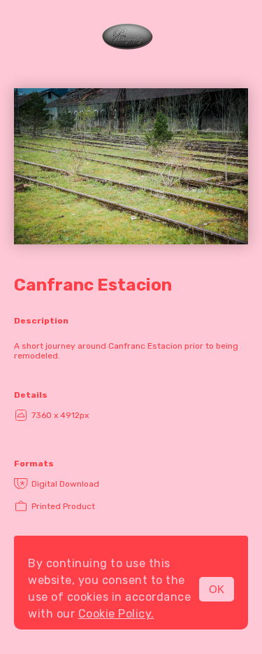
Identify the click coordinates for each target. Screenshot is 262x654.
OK (216, 589)
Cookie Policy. (116, 613)
